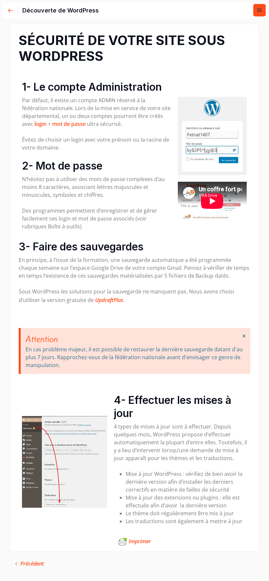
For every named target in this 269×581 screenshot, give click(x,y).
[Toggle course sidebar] (259, 10)
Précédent (32, 563)
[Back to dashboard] (10, 10)
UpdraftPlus (109, 300)
